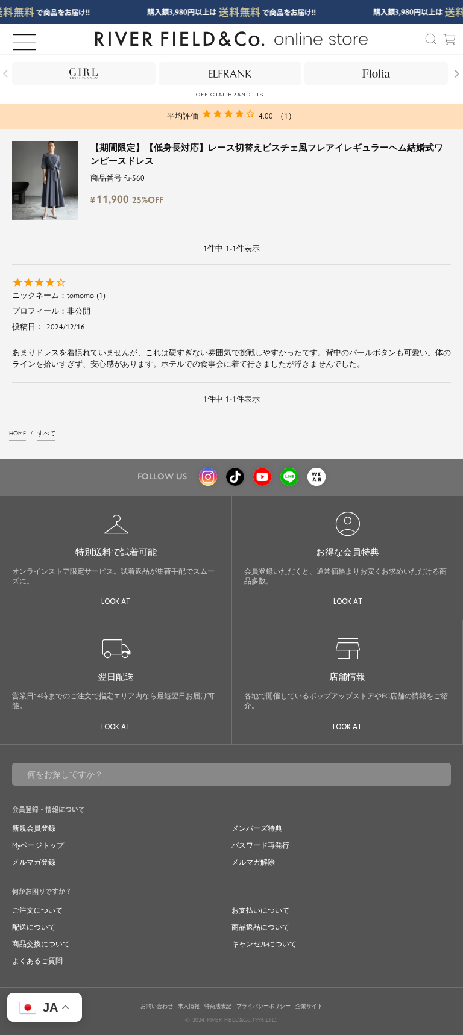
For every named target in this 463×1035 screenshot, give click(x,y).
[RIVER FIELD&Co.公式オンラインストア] (232, 39)
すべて (46, 433)
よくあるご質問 (37, 961)
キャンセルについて (264, 944)
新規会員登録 (33, 828)
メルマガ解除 (253, 862)
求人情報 (189, 1006)
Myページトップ (38, 845)
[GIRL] (84, 73)
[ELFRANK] (230, 73)
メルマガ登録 (33, 862)
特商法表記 (218, 1006)
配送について (33, 927)
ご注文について (37, 910)
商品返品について (260, 927)
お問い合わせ (156, 1006)
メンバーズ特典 (257, 828)
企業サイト (309, 1006)
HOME (17, 433)
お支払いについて (260, 910)
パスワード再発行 (260, 845)
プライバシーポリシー (263, 1006)
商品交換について (41, 944)
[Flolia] (376, 73)
